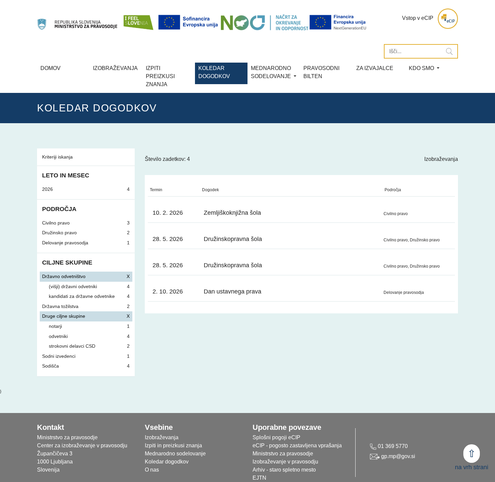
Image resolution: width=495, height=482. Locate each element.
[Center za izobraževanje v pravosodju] (78, 19)
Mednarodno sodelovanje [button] (271, 72)
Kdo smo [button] (422, 68)
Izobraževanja (115, 68)
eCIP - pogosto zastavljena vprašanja (297, 445)
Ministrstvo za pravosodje (283, 453)
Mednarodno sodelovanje (175, 453)
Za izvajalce (374, 68)
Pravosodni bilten (321, 72)
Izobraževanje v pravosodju (285, 461)
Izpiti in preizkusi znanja (173, 445)
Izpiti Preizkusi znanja (160, 76)
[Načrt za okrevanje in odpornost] (264, 22)
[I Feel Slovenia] (138, 19)
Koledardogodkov (214, 72)
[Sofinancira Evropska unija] (189, 22)
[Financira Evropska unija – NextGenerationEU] (338, 22)
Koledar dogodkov (167, 461)
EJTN (259, 478)
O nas (152, 470)
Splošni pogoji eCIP (276, 437)
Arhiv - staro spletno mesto (284, 470)
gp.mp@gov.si (397, 456)
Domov (50, 68)
